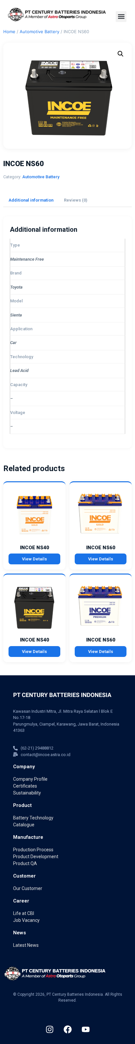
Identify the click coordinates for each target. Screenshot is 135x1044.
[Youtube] (85, 1029)
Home (9, 31)
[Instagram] (49, 1029)
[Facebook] (67, 1029)
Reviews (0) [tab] (75, 200)
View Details (34, 558)
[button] (121, 16)
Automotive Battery (39, 31)
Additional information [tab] (31, 200)
